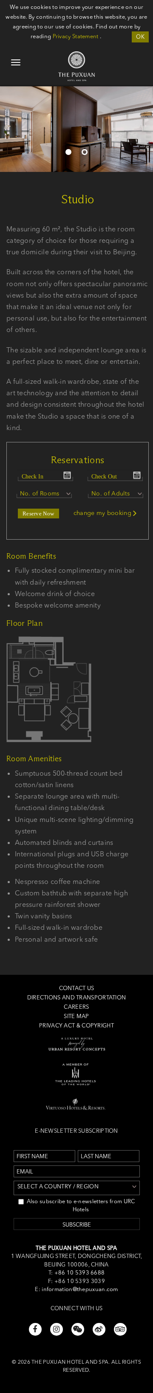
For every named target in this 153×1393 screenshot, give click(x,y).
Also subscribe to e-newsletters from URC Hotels (81, 1205)
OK (140, 36)
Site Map (76, 1016)
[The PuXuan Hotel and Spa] (76, 55)
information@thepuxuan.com (80, 1289)
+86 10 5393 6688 (79, 1272)
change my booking (102, 513)
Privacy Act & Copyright (76, 1025)
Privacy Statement (76, 36)
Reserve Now (38, 513)
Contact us (76, 988)
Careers (76, 1006)
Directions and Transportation (76, 997)
